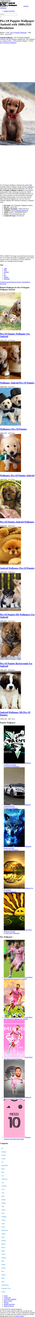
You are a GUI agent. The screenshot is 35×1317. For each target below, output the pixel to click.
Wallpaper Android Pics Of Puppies (17, 383)
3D (2, 1148)
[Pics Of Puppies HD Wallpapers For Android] (10, 610)
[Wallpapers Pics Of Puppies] (10, 425)
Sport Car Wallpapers (11, 808)
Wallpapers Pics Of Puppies (13, 429)
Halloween (4, 1230)
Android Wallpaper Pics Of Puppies (17, 568)
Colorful (3, 1186)
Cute (2, 1193)
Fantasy (3, 1203)
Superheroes (5, 1285)
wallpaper (30, 187)
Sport (3, 1281)
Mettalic (3, 1240)
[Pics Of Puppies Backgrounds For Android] (10, 659)
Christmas (4, 1179)
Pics (5, 275)
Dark (2, 1196)
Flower (3, 1210)
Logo (3, 1237)
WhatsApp (13, 282)
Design (3, 1199)
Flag (2, 1206)
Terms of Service (9, 1306)
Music (3, 1251)
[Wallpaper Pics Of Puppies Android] (10, 471)
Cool (2, 1189)
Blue (2, 1172)
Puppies (6, 277)
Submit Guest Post (9, 11)
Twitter (2, 282)
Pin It (28, 282)
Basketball (4, 1165)
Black (3, 1169)
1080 (5, 268)
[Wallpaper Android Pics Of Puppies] (10, 379)
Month (3, 1244)
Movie (3, 1247)
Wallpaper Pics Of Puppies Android (17, 475)
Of (4, 274)
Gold (2, 1223)
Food (2, 1213)
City (2, 1182)
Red (2, 1271)
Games (3, 1220)
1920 (5, 270)
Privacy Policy (8, 1301)
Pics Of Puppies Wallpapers (18, 32)
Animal (3, 1155)
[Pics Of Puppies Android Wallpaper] (10, 518)
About (5, 1296)
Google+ (19, 282)
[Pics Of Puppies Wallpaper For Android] (10, 330)
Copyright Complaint (10, 1299)
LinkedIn (24, 282)
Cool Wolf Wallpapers (11, 850)
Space (3, 1278)
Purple (3, 1264)
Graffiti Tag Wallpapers (12, 766)
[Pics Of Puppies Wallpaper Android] (17, 114)
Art (2, 1162)
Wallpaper (7, 279)
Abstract (3, 1152)
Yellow (3, 1292)
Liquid (3, 1234)
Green (3, 1227)
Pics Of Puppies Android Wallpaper (17, 522)
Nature (3, 1254)
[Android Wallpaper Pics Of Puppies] (10, 564)
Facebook (7, 282)
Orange (3, 1257)
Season (3, 1275)
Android (6, 272)
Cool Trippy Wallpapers (12, 933)
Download (3, 284)
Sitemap (6, 1302)
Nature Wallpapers (10, 891)
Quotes (3, 1268)
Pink (2, 1261)
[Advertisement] (17, 63)
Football (3, 1216)
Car (2, 1176)
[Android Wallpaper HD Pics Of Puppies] (10, 708)
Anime (3, 1158)
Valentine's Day (6, 1288)
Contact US (7, 1297)
